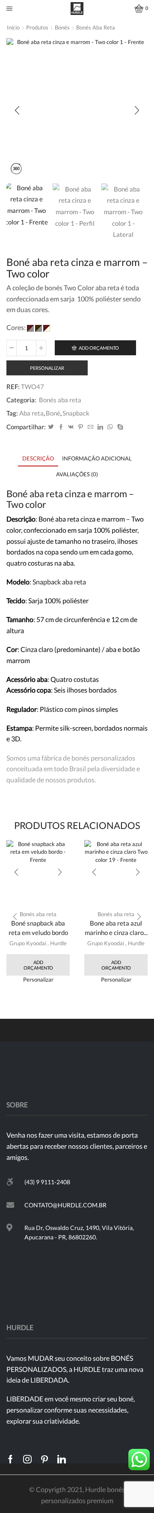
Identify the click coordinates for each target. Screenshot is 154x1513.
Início (13, 27)
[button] (17, 110)
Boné (53, 413)
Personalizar (47, 368)
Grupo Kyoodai (27, 943)
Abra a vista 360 (16, 169)
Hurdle (58, 943)
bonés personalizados (103, 758)
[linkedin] (100, 427)
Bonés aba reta (95, 27)
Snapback (75, 413)
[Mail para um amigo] (90, 427)
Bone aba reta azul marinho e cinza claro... (116, 927)
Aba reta (31, 413)
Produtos (37, 27)
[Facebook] (61, 427)
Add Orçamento (99, 348)
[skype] (119, 427)
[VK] (71, 427)
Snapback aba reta (59, 582)
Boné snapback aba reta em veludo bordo (38, 927)
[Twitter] (51, 427)
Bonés (62, 27)
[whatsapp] (110, 427)
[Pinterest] (81, 427)
